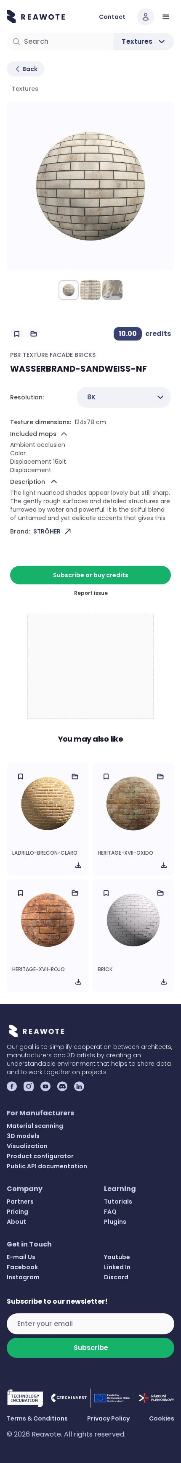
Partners (20, 1201)
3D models (23, 1136)
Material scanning (35, 1126)
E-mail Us (21, 1257)
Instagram (23, 1277)
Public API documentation (47, 1166)
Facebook (22, 1267)
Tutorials (118, 1201)
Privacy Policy (108, 1418)
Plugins (115, 1221)
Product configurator (40, 1156)
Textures (25, 89)
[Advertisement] (91, 666)
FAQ (110, 1211)
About (16, 1221)
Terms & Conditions (37, 1418)
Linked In (117, 1267)
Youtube (117, 1257)
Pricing (17, 1211)
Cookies (161, 1418)
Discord (116, 1277)
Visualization (27, 1146)
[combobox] (124, 397)
